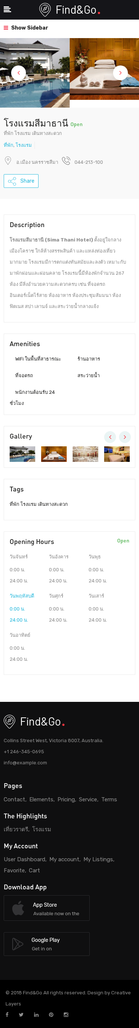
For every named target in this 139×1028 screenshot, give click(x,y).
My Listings (98, 859)
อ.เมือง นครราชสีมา (37, 162)
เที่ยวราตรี (16, 829)
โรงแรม (24, 145)
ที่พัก (8, 145)
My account (64, 859)
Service (88, 799)
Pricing (66, 799)
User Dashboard (24, 859)
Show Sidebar (29, 28)
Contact (14, 799)
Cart (34, 870)
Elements (41, 799)
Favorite (14, 870)
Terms (109, 799)
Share (26, 181)
